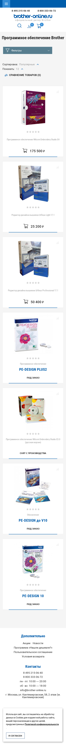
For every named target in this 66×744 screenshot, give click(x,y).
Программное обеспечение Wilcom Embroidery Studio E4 (33, 139)
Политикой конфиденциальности (42, 724)
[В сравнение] (57, 92)
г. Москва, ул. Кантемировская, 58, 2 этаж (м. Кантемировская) (33, 696)
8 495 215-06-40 (21, 10)
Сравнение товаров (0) (25, 75)
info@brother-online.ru (33, 690)
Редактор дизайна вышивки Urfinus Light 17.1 (33, 215)
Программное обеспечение (33, 366)
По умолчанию (28, 71)
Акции (26, 643)
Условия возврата (33, 656)
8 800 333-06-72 (47, 10)
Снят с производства (33, 453)
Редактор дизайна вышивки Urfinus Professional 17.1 (33, 290)
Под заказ (33, 377)
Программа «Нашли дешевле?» (33, 647)
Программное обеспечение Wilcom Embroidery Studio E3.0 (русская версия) (33, 441)
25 (17, 81)
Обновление (33, 517)
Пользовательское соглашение (33, 652)
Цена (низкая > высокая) (28, 78)
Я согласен (15, 735)
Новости (38, 643)
